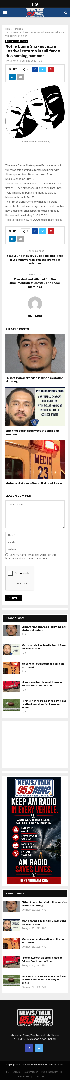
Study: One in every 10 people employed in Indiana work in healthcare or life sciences (35, 259)
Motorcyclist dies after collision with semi (33, 483)
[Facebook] (29, 1048)
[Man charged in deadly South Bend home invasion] (11, 649)
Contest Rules (31, 1072)
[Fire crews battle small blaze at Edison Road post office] (11, 686)
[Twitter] (39, 1048)
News (24, 41)
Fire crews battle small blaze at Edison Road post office (42, 684)
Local (17, 41)
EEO (7, 1072)
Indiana (9, 41)
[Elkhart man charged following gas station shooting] (11, 630)
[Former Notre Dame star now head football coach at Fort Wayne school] (11, 705)
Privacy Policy (25, 1076)
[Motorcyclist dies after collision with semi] (11, 667)
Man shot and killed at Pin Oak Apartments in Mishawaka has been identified (35, 283)
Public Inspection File (51, 1072)
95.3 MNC (13, 61)
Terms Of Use (42, 1076)
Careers (16, 1072)
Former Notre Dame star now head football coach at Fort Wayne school (44, 704)
